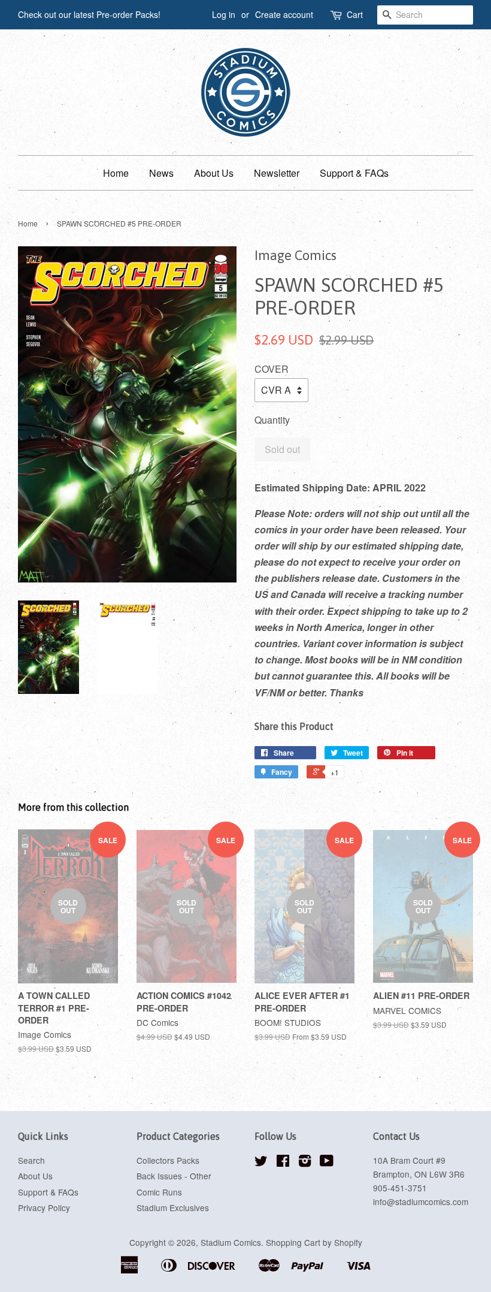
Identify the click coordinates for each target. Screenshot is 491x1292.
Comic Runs (159, 1192)
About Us (214, 173)
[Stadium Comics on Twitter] (261, 1163)
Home (116, 173)
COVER (271, 369)
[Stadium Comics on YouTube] (327, 1163)
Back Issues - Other (174, 1176)
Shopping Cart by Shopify (314, 1242)
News (161, 173)
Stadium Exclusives (173, 1207)
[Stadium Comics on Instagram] (304, 1163)
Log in (223, 14)
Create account (284, 14)
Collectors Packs (168, 1160)
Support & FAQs (354, 173)
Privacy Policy (44, 1207)
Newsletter (276, 173)
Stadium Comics (231, 1242)
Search (31, 1160)
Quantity (272, 420)
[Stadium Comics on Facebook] (283, 1163)
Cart (355, 14)
